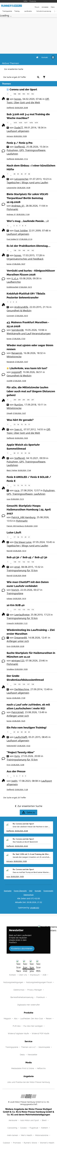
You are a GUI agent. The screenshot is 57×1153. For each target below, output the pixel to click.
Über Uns (23, 975)
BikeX (44, 1120)
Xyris (8, 646)
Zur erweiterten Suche (13, 69)
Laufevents (28, 11)
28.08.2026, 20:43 (21, 846)
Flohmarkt (12, 209)
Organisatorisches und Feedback (25, 258)
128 (32, 684)
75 (22, 424)
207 (32, 400)
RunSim (18, 404)
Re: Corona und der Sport (23, 824)
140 (24, 250)
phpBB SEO (34, 908)
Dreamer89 (20, 637)
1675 (15, 123)
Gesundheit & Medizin (19, 310)
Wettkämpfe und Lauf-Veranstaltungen (29, 333)
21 (29, 537)
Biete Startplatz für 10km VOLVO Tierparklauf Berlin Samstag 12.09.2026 (27, 198)
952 (32, 94)
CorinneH (10, 315)
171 (15, 610)
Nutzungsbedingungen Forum (39, 982)
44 (14, 174)
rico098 (9, 381)
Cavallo (23, 1128)
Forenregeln (48, 891)
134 (32, 562)
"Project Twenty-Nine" (21, 752)
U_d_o (14, 278)
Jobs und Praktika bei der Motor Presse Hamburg (28, 1082)
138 (15, 250)
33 (25, 453)
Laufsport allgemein (18, 131)
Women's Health (47, 1143)
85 (29, 732)
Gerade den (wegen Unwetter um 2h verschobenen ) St (32, 857)
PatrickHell (17, 712)
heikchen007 (12, 745)
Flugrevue (34, 1128)
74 (18, 424)
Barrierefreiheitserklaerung (21, 997)
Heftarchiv (41, 1068)
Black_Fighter (12, 470)
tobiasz (9, 598)
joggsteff (16, 372)
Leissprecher (21, 179)
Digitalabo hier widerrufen (28, 1005)
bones (17, 98)
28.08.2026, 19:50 (17, 876)
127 (28, 684)
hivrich (15, 589)
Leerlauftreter (21, 614)
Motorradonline (41, 1135)
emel (17, 566)
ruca (16, 490)
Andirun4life (21, 307)
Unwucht (10, 623)
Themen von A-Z (28, 1047)
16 (29, 485)
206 (28, 400)
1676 (20, 123)
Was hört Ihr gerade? (20, 420)
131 (19, 562)
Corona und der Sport (23, 89)
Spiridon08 (17, 330)
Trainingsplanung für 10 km (22, 570)
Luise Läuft (14, 532)
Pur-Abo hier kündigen (33, 1026)
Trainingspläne (7, 11)
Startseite (7, 891)
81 (14, 732)
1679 (36, 123)
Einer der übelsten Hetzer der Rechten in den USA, (32, 826)
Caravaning (12, 1128)
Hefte (25, 1)
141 (28, 250)
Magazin (7, 1018)
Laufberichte (14, 281)
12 (14, 485)
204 (19, 400)
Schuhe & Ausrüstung (43, 11)
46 (22, 174)
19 (22, 537)
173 (24, 610)
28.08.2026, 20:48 (21, 831)
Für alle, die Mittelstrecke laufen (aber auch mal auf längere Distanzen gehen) (31, 391)
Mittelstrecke (14, 356)
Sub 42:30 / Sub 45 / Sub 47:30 (27, 557)
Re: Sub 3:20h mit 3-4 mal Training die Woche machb (32, 854)
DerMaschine (21, 689)
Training (16, 11)
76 (25, 424)
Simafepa (10, 669)
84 (25, 732)
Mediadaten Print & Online (22, 1068)
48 (29, 174)
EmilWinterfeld (12, 287)
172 (19, 610)
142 (32, 250)
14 (22, 485)
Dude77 (18, 127)
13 (18, 485)
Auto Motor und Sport (29, 1120)
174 (28, 610)
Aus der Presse (16, 771)
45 (18, 174)
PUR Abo (17, 1026)
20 (25, 537)
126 (24, 684)
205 (24, 400)
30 (14, 453)
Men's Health (26, 1135)
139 (19, 250)
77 (29, 424)
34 (29, 453)
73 (14, 424)
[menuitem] (44, 57)
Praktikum (40, 997)
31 (18, 453)
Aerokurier (13, 1120)
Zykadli (9, 413)
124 (15, 684)
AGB (44, 975)
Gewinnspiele (44, 1047)
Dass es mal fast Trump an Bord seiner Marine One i (32, 872)
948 (15, 94)
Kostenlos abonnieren (21, 948)
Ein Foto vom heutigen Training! (27, 727)
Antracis (10, 136)
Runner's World (30, 1143)
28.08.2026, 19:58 (20, 861)
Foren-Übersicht (20, 891)
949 (19, 94)
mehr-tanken (12, 1135)
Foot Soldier (20, 230)
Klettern (44, 1128)
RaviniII (9, 551)
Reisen (49, 1018)
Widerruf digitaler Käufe (18, 1033)
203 (15, 400)
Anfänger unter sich (18, 641)
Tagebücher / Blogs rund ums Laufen (27, 182)
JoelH (14, 780)
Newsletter (32, 1055)
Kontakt (12, 975)
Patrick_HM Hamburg (23, 517)
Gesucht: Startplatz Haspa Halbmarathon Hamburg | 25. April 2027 (29, 509)
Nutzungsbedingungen (13, 982)
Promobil (17, 1143)
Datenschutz (29, 895)
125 (19, 684)
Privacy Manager (34, 990)
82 (18, 732)
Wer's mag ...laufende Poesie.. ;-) (27, 221)
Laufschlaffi (20, 737)
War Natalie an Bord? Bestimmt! (25, 842)
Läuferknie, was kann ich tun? (28, 368)
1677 (25, 123)
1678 (31, 123)
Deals (22, 1055)
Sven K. (18, 429)
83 (22, 732)
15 (25, 485)
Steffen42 (10, 107)
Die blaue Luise (22, 542)
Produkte (33, 1)
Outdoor (6, 1143)
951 (28, 94)
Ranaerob (16, 353)
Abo (15, 1018)
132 (24, 562)
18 (18, 537)
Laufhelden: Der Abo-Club (31, 1018)
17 (14, 537)
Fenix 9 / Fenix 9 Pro (19, 142)
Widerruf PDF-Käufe (40, 1033)
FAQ (30, 891)
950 (24, 94)
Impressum (35, 975)
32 (22, 453)
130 (15, 562)
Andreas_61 (17, 205)
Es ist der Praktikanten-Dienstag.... (28, 245)
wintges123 (17, 660)
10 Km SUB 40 (16, 605)
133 (28, 562)
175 (32, 610)
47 (25, 174)
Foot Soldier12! (13, 239)
